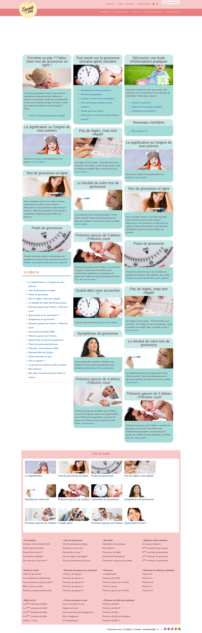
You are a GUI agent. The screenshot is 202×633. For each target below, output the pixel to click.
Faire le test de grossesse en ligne (47, 115)
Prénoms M (147, 582)
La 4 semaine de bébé (35, 612)
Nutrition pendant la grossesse (37, 590)
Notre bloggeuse (70, 616)
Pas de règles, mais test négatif (44, 298)
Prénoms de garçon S (73, 586)
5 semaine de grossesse (155, 560)
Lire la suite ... (39, 162)
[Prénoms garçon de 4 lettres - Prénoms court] (97, 396)
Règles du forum (70, 608)
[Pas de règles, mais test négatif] (97, 148)
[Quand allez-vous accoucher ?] (97, 307)
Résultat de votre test (37, 499)
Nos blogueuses (70, 620)
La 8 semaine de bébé (35, 604)
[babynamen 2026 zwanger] (172, 629)
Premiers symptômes (91, 94)
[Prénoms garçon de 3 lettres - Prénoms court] (97, 252)
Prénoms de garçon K (73, 590)
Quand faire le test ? (135, 523)
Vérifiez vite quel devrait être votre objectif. (45, 262)
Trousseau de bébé (111, 552)
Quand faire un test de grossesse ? (46, 340)
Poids (120, 4)
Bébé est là (29, 600)
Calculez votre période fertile (36, 544)
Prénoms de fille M (111, 608)
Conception (104, 11)
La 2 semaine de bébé (35, 608)
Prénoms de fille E (110, 620)
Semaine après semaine (155, 540)
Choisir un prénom (141, 102)
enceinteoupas (28, 9)
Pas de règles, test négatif (138, 475)
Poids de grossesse (152, 11)
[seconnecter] (153, 4)
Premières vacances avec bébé (117, 560)
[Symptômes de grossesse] (97, 347)
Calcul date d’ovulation (33, 548)
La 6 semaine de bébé (35, 616)
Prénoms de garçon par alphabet (80, 570)
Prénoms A (147, 574)
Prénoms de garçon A (73, 578)
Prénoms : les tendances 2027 (43, 348)
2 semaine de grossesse (155, 556)
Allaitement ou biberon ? (144, 111)
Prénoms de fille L (110, 612)
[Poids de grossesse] (46, 241)
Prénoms (130, 4)
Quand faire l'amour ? (33, 552)
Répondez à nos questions (37, 207)
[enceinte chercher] (156, 4)
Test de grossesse (73, 540)
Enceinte (110, 4)
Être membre (138, 131)
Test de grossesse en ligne (42, 290)
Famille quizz (65, 523)
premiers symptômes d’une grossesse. (94, 368)
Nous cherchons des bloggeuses (78, 612)
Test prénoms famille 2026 (41, 332)
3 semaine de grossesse (155, 548)
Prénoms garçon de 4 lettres (41, 523)
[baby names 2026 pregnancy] (169, 629)
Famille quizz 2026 (111, 578)
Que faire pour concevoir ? (35, 560)
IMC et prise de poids (33, 586)
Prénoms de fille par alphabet (116, 616)
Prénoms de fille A (110, 604)
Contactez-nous (115, 629)
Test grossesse (144, 4)
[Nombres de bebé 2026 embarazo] (176, 629)
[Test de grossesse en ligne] (46, 186)
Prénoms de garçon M (73, 582)
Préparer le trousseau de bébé (147, 107)
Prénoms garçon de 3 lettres (74, 499)
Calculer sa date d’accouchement (97, 98)
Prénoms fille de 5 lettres (40, 352)
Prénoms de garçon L (73, 574)
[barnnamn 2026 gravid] (179, 629)
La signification (33, 475)
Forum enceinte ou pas (40, 356)
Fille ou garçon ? (37, 360)
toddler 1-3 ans (30, 620)
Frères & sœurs (109, 586)
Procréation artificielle (33, 556)
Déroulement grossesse (113, 556)
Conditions (128, 629)
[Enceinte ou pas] (165, 629)
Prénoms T (147, 586)
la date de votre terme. (106, 322)
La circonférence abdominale (36, 578)
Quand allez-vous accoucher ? (43, 315)
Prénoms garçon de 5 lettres (42, 336)
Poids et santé (31, 570)
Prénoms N (147, 590)
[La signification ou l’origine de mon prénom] (46, 144)
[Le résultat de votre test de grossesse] (97, 200)
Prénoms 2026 (172, 11)
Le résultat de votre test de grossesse (47, 303)
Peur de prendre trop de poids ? (38, 582)
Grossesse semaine (151, 544)
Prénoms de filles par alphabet (119, 600)
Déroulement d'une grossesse (96, 90)
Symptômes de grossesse (41, 319)
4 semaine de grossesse (155, 552)
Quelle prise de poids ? (92, 111)
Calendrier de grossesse (105, 499)
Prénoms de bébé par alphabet (159, 570)
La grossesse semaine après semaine (47, 365)
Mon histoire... (35, 369)
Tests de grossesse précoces (43, 344)
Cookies (138, 629)
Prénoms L (147, 578)
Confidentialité (150, 629)
